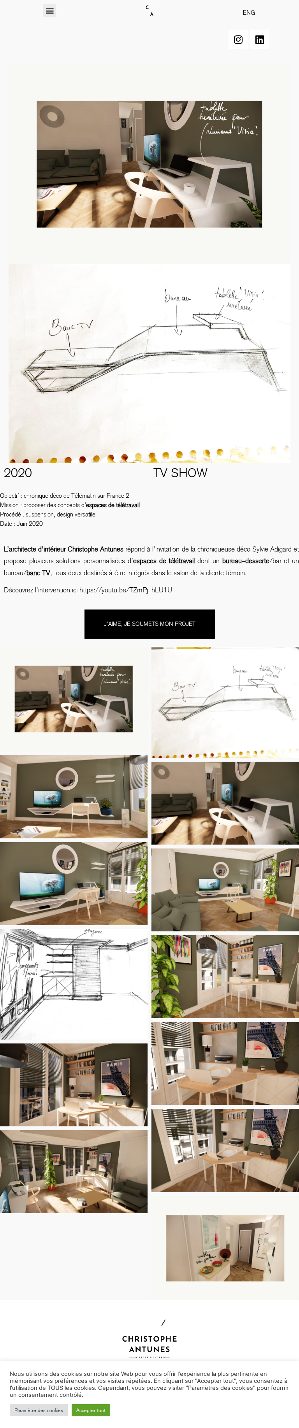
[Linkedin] (259, 39)
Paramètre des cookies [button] (38, 1410)
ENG (249, 12)
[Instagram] (238, 39)
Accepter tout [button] (91, 1410)
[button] (49, 10)
